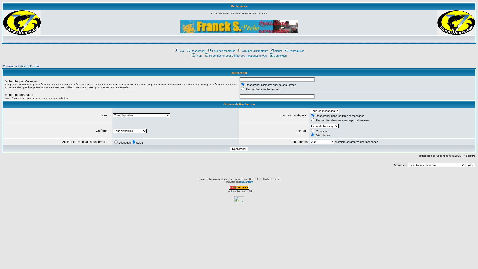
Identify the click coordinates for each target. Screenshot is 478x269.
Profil (199, 55)
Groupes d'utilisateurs (255, 50)
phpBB (248, 179)
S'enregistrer (296, 50)
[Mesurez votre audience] (239, 201)
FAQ (181, 50)
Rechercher (198, 50)
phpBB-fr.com (246, 181)
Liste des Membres (223, 50)
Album (278, 50)
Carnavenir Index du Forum (21, 66)
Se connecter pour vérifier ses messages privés (238, 55)
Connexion (280, 55)
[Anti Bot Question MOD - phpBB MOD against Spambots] (239, 188)
